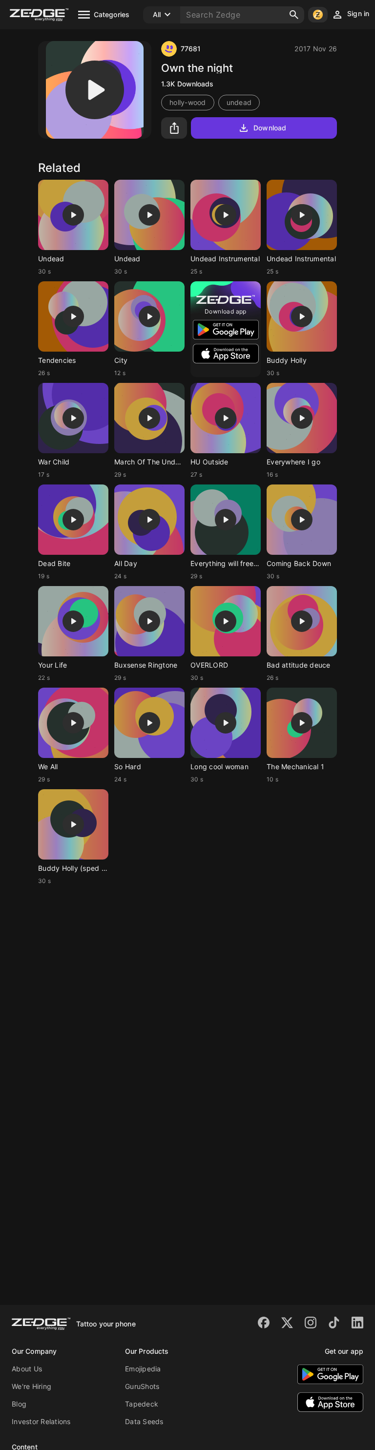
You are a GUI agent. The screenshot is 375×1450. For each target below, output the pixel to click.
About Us (27, 1369)
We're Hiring (31, 1386)
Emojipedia (143, 1369)
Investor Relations (41, 1421)
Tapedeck (141, 1404)
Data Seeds (144, 1421)
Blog (19, 1404)
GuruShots (142, 1386)
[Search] (294, 14)
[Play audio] (94, 90)
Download (269, 128)
